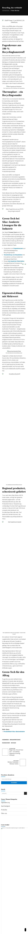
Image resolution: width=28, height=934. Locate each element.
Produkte (4, 809)
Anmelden (14, 782)
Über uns (4, 813)
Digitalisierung (5, 802)
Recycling (13, 742)
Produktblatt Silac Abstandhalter (14, 731)
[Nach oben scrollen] (25, 929)
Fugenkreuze (5, 739)
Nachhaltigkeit (6, 742)
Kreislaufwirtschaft (15, 739)
